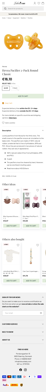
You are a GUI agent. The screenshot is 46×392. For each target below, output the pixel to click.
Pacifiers (30, 18)
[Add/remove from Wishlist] (18, 190)
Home (3, 18)
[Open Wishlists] (39, 3)
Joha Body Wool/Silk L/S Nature (13, 271)
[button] (43, 3)
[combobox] (23, 8)
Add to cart (23, 96)
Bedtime (23, 18)
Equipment (16, 18)
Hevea (9, 18)
